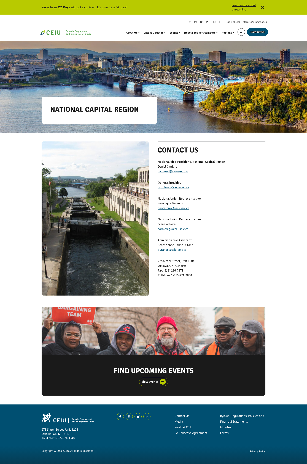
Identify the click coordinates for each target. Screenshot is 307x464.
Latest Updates (153, 32)
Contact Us (258, 32)
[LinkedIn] (207, 21)
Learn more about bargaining (244, 7)
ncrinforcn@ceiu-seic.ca (173, 187)
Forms (224, 433)
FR (220, 21)
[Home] (65, 33)
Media (179, 421)
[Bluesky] (201, 21)
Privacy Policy (257, 451)
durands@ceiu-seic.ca (172, 250)
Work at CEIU (183, 427)
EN (214, 21)
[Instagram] (195, 21)
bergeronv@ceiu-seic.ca (173, 208)
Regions (227, 32)
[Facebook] (190, 21)
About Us (132, 32)
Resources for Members (200, 32)
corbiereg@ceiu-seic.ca (173, 229)
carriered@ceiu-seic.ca (173, 171)
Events (173, 32)
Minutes (225, 427)
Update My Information (255, 21)
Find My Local (232, 21)
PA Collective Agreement (191, 433)
